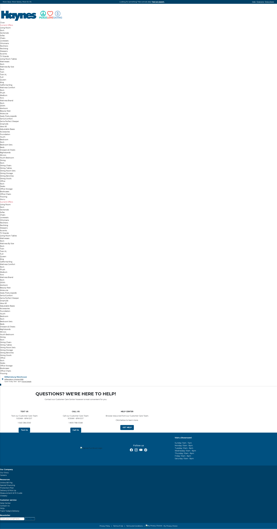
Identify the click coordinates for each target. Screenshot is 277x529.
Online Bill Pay (6, 483)
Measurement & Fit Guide (11, 493)
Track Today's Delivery (9, 511)
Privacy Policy (105, 526)
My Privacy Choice (170, 526)
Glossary (3, 496)
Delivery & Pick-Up (8, 490)
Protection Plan (7, 488)
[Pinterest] (145, 450)
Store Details (26, 381)
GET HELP (127, 427)
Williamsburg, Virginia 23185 (13, 379)
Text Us (24, 430)
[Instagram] (136, 450)
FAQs (2, 508)
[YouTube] (140, 450)
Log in (2, 8)
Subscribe (30, 519)
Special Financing (7, 485)
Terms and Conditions (134, 526)
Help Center (5, 503)
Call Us (76, 430)
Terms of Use (118, 526)
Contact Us (5, 506)
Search (275, 5)
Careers (3, 475)
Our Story (4, 473)
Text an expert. (158, 2)
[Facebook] (131, 450)
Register (3, 5)
